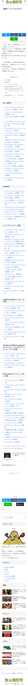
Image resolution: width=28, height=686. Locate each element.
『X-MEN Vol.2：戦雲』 (11, 420)
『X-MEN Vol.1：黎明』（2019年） (14, 413)
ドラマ (7, 571)
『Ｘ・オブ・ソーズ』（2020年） (13, 422)
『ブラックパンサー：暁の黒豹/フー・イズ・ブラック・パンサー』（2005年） (15, 246)
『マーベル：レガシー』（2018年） (14, 380)
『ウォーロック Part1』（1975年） (14, 158)
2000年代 (7, 82)
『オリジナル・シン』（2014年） (13, 315)
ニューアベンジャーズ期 (11, 84)
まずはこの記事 (9, 567)
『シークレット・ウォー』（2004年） (15, 214)
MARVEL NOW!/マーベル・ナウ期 (13, 86)
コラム (7, 580)
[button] (24, 517)
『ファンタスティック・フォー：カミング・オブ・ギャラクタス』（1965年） (14, 123)
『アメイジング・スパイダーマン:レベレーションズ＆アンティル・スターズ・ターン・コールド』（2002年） (15, 209)
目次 (12, 77)
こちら (16, 558)
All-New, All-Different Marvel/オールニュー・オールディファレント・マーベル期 (14, 91)
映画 (6, 569)
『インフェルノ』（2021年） (12, 441)
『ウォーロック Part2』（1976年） (14, 165)
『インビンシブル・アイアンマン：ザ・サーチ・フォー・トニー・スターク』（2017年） (14, 365)
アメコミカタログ (10, 578)
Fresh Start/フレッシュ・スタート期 (14, 95)
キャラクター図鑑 (10, 576)
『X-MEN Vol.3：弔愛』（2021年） (14, 429)
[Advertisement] (14, 21)
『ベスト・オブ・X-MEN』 (11, 116)
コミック (7, 574)
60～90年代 (8, 80)
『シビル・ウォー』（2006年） (13, 274)
